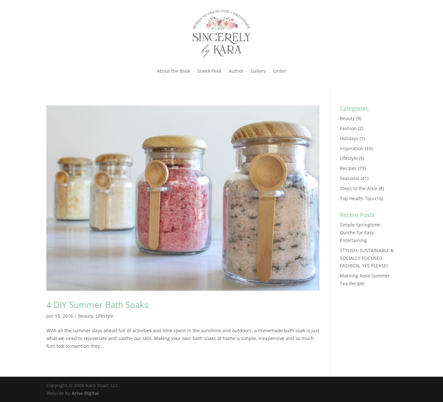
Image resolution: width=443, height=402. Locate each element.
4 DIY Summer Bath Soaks (97, 305)
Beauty (85, 316)
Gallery (258, 71)
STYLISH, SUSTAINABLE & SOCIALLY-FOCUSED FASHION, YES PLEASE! (367, 258)
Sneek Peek (209, 71)
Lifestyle (105, 316)
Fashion (348, 128)
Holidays (349, 138)
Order (279, 71)
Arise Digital (85, 393)
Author (236, 71)
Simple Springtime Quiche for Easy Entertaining (360, 232)
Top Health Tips (357, 198)
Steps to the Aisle (358, 188)
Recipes (348, 168)
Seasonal (349, 178)
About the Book (173, 71)
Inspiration (352, 148)
